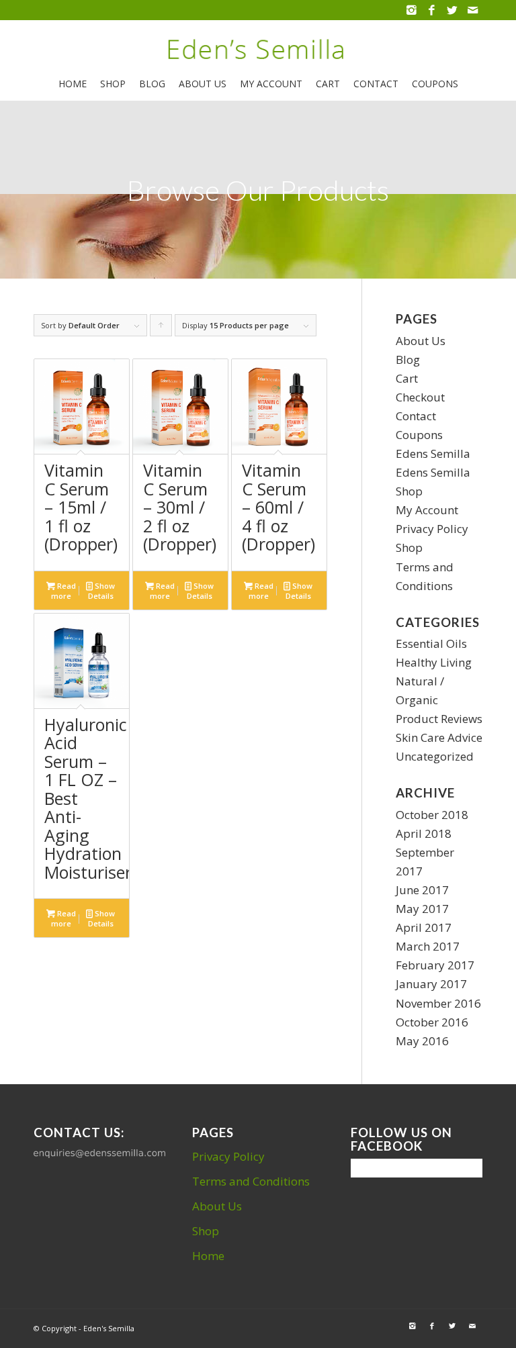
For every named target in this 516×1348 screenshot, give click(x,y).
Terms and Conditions (251, 1181)
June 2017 (422, 890)
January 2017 (431, 984)
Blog (408, 359)
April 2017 (424, 927)
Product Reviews (439, 718)
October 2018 (432, 814)
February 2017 (435, 965)
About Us (420, 340)
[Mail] (472, 10)
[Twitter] (452, 10)
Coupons (419, 434)
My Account (427, 510)
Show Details (102, 591)
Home (208, 1255)
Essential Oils (431, 643)
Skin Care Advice (439, 737)
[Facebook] (431, 10)
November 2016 (438, 1003)
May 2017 (422, 908)
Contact (416, 416)
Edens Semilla (433, 453)
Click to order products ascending (161, 328)
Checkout (420, 397)
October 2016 (432, 1022)
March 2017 (428, 946)
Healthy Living (434, 662)
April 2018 (424, 833)
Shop (409, 547)
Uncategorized (435, 756)
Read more (63, 591)
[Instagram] (411, 10)
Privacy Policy (432, 528)
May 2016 (422, 1041)
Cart (407, 378)
